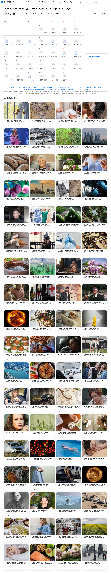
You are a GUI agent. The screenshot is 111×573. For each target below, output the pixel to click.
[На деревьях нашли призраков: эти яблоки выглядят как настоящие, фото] (16, 530)
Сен (80, 14)
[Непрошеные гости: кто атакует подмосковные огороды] (16, 296)
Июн (57, 14)
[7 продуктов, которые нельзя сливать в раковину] (68, 322)
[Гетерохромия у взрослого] (16, 426)
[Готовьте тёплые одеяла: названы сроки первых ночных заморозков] (94, 218)
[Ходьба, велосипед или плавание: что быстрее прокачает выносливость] (68, 452)
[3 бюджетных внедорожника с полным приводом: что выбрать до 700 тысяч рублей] (16, 452)
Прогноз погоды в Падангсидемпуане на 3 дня (24, 87)
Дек (103, 14)
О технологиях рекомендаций (76, 572)
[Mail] (2, 2)
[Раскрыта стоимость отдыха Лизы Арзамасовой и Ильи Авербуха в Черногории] (68, 296)
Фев (27, 14)
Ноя (95, 14)
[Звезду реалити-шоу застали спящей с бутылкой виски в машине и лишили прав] (68, 478)
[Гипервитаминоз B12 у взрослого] (68, 348)
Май (50, 14)
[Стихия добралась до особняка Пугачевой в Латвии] (16, 140)
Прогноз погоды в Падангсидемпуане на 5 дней (55, 87)
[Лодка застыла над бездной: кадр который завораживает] (42, 270)
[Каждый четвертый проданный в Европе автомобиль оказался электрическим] (68, 374)
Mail (2, 572)
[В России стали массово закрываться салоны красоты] (68, 114)
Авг (73, 14)
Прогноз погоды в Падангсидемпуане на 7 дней (86, 87)
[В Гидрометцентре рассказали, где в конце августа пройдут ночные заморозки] (16, 478)
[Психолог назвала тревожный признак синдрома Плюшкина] (94, 244)
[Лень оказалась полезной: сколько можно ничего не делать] (16, 244)
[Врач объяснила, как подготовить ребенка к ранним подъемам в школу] (16, 556)
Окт (88, 14)
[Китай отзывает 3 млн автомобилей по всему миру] (42, 140)
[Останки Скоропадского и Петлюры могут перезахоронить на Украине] (16, 504)
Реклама (14, 572)
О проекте (49, 572)
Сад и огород (71, 89)
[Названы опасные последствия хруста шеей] (94, 452)
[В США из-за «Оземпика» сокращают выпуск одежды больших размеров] (42, 218)
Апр (42, 14)
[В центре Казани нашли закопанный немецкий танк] (68, 192)
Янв (19, 14)
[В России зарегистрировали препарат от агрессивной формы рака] (68, 244)
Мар (34, 14)
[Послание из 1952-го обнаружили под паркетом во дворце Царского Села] (42, 114)
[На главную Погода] (7, 2)
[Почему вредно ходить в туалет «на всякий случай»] (94, 426)
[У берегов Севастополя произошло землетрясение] (16, 374)
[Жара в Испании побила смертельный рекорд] (42, 504)
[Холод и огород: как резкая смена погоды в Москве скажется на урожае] (94, 530)
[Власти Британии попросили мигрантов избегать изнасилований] (42, 192)
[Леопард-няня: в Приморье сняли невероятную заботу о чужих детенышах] (68, 140)
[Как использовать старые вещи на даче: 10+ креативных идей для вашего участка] (42, 452)
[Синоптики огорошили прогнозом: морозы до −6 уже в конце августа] (42, 244)
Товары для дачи (83, 89)
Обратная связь (88, 572)
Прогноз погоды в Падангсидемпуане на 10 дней (37, 89)
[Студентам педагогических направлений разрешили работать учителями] (42, 478)
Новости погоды (60, 89)
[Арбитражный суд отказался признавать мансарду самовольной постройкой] (42, 348)
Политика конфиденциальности (60, 572)
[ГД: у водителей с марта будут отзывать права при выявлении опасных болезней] (16, 400)
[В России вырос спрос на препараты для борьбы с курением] (94, 166)
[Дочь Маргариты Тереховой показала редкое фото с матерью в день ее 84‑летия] (94, 400)
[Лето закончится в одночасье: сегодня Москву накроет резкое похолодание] (94, 140)
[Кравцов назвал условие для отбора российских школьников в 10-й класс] (94, 348)
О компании (7, 572)
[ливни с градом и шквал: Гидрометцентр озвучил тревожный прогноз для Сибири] (94, 322)
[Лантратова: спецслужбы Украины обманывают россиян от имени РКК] (42, 296)
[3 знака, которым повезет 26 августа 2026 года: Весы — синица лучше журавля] (68, 270)
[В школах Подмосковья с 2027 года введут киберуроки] (42, 530)
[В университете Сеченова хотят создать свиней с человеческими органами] (16, 166)
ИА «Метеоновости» (105, 572)
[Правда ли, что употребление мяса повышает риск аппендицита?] (42, 374)
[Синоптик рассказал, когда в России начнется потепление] (94, 556)
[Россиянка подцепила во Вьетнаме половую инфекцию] (16, 114)
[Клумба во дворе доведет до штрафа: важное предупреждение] (68, 166)
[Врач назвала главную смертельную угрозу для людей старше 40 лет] (42, 556)
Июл (65, 14)
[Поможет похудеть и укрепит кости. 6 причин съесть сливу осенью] (16, 192)
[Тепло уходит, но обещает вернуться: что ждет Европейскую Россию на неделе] (42, 426)
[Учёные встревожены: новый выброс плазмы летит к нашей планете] (16, 322)
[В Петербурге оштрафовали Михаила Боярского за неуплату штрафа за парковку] (94, 296)
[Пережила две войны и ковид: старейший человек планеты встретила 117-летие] (42, 166)
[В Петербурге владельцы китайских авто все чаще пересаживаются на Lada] (42, 400)
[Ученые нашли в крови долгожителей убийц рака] (94, 192)
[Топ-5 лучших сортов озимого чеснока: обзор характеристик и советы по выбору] (68, 556)
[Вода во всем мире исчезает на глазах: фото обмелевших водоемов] (94, 504)
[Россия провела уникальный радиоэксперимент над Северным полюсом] (68, 504)
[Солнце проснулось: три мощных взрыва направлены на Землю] (94, 478)
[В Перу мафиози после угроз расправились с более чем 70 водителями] (68, 530)
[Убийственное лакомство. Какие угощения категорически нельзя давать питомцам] (94, 114)
